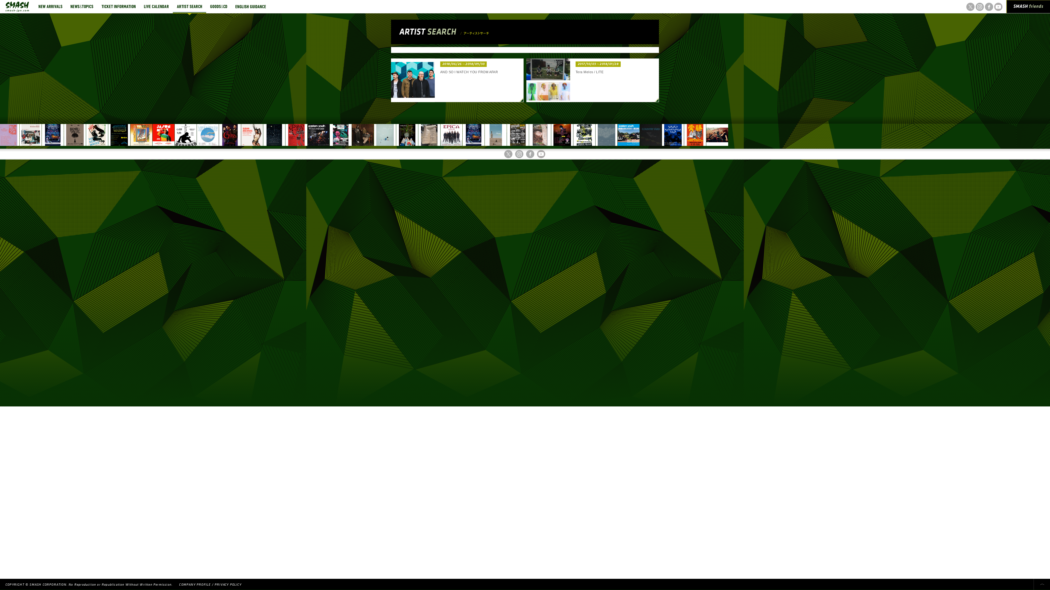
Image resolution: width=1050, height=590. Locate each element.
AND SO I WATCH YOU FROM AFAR (469, 72)
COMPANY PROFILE (195, 585)
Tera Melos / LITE (589, 72)
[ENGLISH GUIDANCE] (250, 6)
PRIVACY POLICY (228, 585)
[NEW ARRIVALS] (50, 6)
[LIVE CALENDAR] (156, 6)
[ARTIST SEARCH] (189, 6)
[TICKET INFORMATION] (118, 6)
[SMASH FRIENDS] (1028, 7)
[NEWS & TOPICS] (81, 6)
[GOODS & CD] (218, 6)
